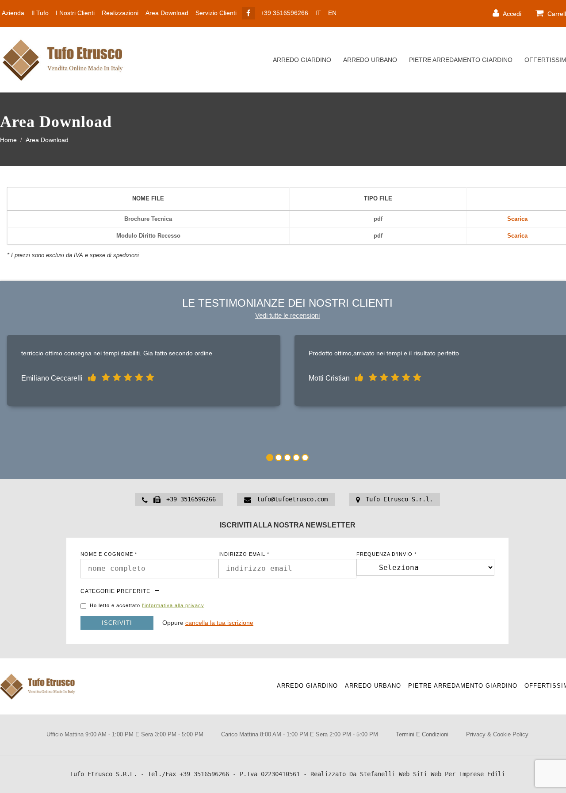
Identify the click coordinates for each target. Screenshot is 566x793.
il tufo (40, 12)
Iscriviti (117, 623)
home (8, 140)
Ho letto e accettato (147, 605)
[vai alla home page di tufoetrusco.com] (66, 60)
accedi (511, 13)
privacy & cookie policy (497, 734)
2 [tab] (278, 457)
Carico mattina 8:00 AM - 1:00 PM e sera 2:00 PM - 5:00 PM (299, 734)
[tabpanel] (143, 372)
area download (166, 12)
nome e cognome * (108, 554)
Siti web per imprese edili (459, 774)
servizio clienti (216, 12)
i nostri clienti (75, 12)
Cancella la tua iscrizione (219, 622)
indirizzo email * (243, 554)
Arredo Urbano (370, 59)
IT (318, 12)
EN (332, 12)
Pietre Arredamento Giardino (460, 59)
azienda (13, 12)
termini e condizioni (422, 734)
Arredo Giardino (302, 59)
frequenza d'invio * (386, 554)
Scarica (517, 219)
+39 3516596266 (284, 12)
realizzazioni (120, 12)
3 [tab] (287, 457)
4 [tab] (296, 457)
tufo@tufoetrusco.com (292, 499)
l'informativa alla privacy (173, 605)
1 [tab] (269, 457)
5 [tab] (305, 457)
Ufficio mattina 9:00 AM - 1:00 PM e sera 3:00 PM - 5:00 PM (124, 734)
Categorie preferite (115, 591)
